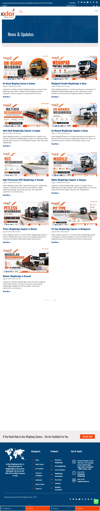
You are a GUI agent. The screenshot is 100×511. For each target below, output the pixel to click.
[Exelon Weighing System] (74, 462)
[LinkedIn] (85, 3)
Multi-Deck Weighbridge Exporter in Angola (21, 130)
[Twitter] (82, 3)
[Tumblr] (94, 3)
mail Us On (80, 479)
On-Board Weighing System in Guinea (19, 83)
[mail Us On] (74, 480)
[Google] (97, 3)
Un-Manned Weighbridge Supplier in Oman (69, 130)
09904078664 (81, 476)
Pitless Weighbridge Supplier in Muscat (20, 228)
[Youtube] (88, 3)
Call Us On (80, 472)
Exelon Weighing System (85, 461)
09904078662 (81, 474)
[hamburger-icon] (96, 11)
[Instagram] (91, 3)
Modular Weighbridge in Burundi (17, 276)
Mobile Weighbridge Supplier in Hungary (68, 179)
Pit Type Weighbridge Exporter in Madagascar (71, 228)
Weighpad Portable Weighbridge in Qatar (69, 83)
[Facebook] (79, 3)
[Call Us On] (74, 473)
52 (55, 300)
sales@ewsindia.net (83, 481)
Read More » (7, 97)
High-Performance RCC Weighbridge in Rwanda (23, 179)
